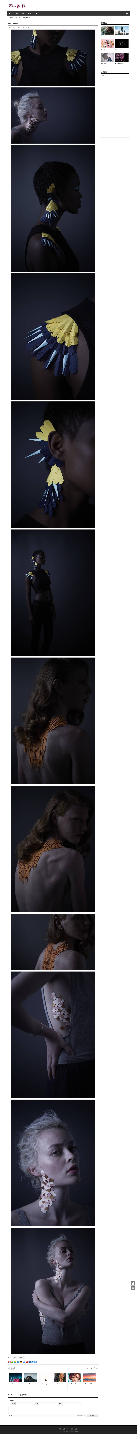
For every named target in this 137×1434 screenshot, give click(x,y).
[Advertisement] (115, 109)
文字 (36, 13)
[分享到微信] (12, 1362)
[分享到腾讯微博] (18, 1362)
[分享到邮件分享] (24, 1362)
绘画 (29, 13)
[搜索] (127, 13)
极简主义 (13, 1369)
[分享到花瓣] (27, 1362)
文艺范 (14, 1357)
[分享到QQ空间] (15, 1362)
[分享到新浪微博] (9, 1362)
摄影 (10, 13)
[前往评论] (133, 1288)
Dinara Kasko (91, 1369)
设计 (23, 13)
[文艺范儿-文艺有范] (18, 2)
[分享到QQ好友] (21, 1362)
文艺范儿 (21, 1357)
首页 (16, 17)
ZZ (10, 27)
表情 (10, 1415)
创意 (17, 13)
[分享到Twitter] (32, 1362)
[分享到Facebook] (30, 1362)
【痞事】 (103, 76)
